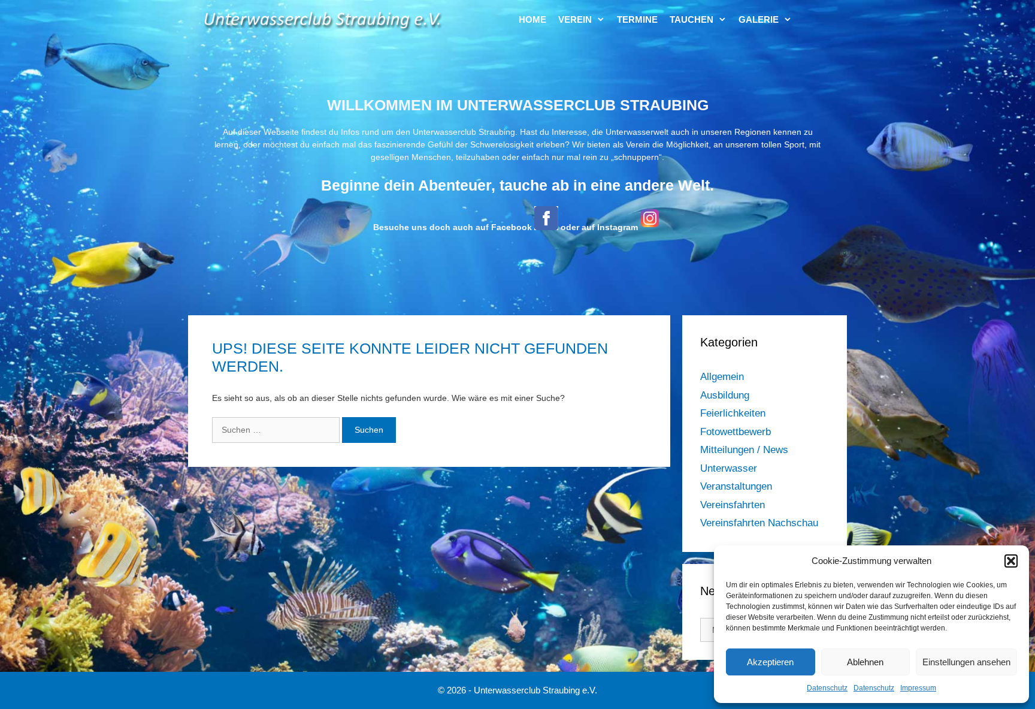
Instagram (617, 227)
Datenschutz (827, 688)
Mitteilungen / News (744, 449)
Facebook (511, 227)
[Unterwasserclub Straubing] (323, 19)
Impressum (918, 688)
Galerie (759, 19)
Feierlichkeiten (732, 413)
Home (532, 19)
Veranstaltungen (736, 486)
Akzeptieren (770, 662)
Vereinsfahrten (732, 505)
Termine (637, 19)
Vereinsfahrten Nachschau (759, 523)
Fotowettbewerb (735, 432)
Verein (575, 19)
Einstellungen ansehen (966, 662)
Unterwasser (728, 468)
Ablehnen (865, 662)
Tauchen (691, 19)
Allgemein (722, 376)
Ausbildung (724, 395)
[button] (1011, 561)
